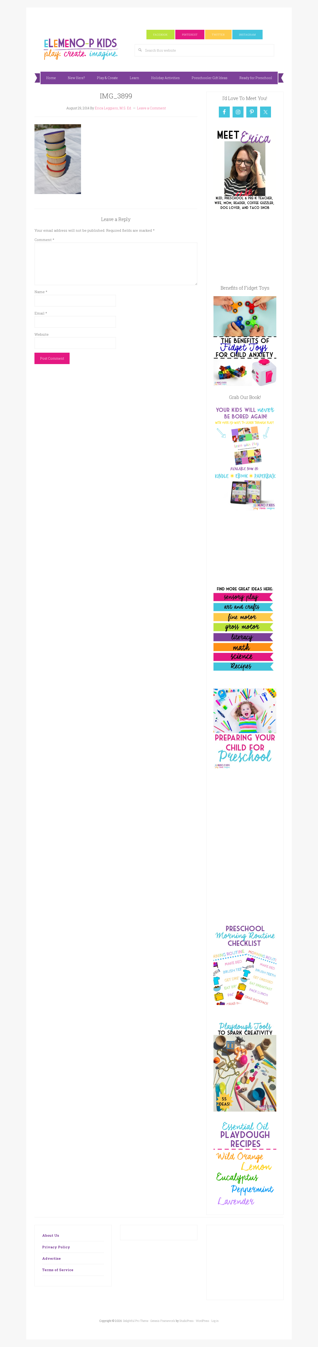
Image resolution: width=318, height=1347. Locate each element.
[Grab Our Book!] (244, 509)
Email (40, 313)
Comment (44, 239)
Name (40, 291)
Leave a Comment (151, 108)
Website (41, 334)
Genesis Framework (162, 1321)
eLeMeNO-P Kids (81, 48)
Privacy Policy (56, 1247)
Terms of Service (57, 1269)
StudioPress (186, 1321)
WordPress (202, 1321)
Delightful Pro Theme (135, 1321)
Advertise (51, 1258)
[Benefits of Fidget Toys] (244, 384)
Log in (215, 1321)
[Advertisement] (159, 17)
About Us (50, 1235)
